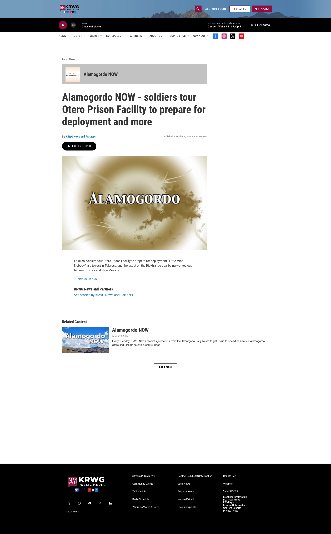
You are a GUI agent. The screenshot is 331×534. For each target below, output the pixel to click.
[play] (63, 25)
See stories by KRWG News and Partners (103, 295)
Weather (228, 484)
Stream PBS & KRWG (143, 476)
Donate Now (230, 476)
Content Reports (232, 508)
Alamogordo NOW (101, 74)
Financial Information (234, 505)
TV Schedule (139, 491)
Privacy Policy (230, 510)
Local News (68, 59)
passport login (215, 9)
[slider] (78, 25)
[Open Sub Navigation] (68, 36)
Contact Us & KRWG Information (195, 476)
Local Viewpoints (187, 507)
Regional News (186, 491)
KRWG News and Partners (81, 136)
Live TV (241, 9)
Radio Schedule (140, 499)
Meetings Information (235, 497)
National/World (186, 499)
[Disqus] (165, 417)
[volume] (73, 25)
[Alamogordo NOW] (73, 74)
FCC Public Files (231, 499)
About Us (155, 36)
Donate (263, 9)
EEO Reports (230, 502)
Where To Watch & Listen (145, 507)
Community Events (142, 484)
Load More (165, 366)
